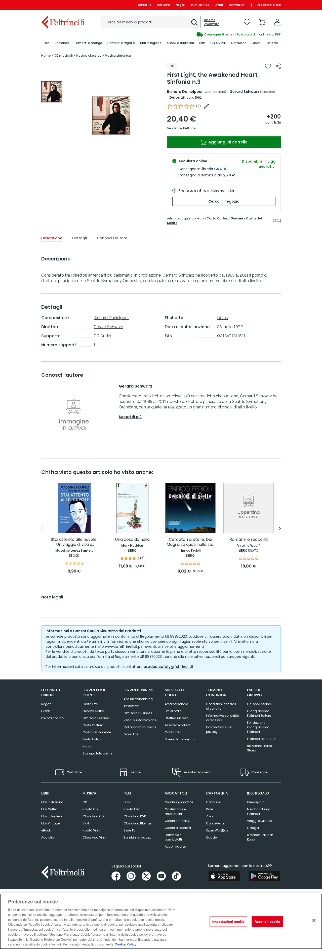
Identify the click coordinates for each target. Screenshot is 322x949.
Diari (209, 809)
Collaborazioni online (140, 727)
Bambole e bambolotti (173, 837)
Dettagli (79, 238)
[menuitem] (46, 43)
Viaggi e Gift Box (259, 821)
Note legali (52, 597)
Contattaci (173, 732)
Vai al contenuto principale (62, 5)
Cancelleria (215, 823)
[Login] (277, 22)
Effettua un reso (176, 718)
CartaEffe (144, 5)
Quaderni (213, 837)
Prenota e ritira (93, 711)
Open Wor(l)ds (217, 830)
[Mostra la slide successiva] (279, 528)
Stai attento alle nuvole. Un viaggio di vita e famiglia (74, 542)
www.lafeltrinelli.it (121, 646)
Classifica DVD (135, 816)
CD (85, 802)
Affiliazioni (131, 706)
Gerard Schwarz (244, 91)
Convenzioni (237, 5)
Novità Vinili (91, 830)
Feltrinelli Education (261, 739)
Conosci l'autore (112, 238)
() (198, 106)
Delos (174, 97)
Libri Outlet (49, 809)
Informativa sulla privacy (219, 729)
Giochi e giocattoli (179, 802)
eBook (46, 830)
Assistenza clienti (269, 5)
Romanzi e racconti (248, 539)
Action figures (175, 846)
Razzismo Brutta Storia (259, 748)
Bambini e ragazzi (137, 837)
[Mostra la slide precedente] (42, 528)
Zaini (210, 816)
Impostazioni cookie (228, 921)
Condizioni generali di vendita (221, 706)
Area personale (176, 704)
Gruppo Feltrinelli (259, 704)
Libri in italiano (52, 802)
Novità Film (132, 809)
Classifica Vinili (94, 837)
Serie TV (129, 830)
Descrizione (51, 238)
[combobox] (151, 22)
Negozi (180, 5)
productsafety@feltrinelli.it (168, 666)
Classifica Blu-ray (138, 823)
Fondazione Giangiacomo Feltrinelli (258, 727)
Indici (87, 746)
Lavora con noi (52, 718)
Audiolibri (48, 837)
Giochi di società (178, 828)
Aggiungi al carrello (227, 142)
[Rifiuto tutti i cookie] (313, 920)
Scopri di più (130, 416)
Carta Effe (90, 704)
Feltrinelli (190, 128)
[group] (51, 92)
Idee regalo (255, 802)
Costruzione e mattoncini (175, 811)
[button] (194, 22)
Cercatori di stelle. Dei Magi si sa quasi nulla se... (190, 542)
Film (127, 802)
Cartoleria (213, 802)
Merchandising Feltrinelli (258, 811)
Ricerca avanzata (211, 22)
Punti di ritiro (200, 5)
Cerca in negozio (223, 201)
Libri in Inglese (51, 816)
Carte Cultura (93, 725)
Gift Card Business (138, 713)
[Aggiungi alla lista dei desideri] (268, 66)
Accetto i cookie (267, 921)
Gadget (253, 828)
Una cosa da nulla (132, 539)
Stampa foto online (97, 753)
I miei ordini (173, 711)
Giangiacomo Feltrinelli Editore (259, 713)
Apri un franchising (138, 699)
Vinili (86, 823)
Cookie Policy (125, 943)
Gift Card (163, 5)
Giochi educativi (177, 821)
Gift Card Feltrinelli (96, 718)
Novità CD (90, 809)
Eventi (219, 5)
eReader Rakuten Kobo (260, 837)
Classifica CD (93, 816)
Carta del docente (97, 732)
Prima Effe (131, 734)
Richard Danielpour (185, 91)
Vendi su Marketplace (140, 720)
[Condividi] (278, 66)
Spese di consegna (180, 739)
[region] (161, 921)
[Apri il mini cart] (262, 22)
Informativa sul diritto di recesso (222, 717)
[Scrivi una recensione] (206, 106)
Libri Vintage (50, 823)
